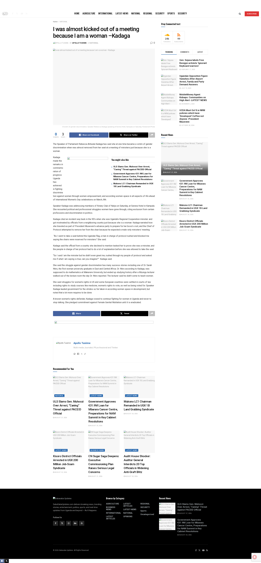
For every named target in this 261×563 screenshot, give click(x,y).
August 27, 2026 (60, 417)
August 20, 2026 (131, 476)
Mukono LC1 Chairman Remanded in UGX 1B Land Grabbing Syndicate (139, 405)
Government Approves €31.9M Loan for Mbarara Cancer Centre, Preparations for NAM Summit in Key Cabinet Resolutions (133, 176)
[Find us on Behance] (75, 523)
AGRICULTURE (89, 13)
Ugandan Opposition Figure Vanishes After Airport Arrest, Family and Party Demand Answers (193, 80)
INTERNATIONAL (105, 13)
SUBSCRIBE (252, 14)
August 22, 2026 (60, 472)
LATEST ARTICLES (110, 517)
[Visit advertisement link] (87, 174)
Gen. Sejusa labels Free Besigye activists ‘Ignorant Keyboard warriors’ (193, 63)
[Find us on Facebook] (12, 13)
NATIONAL (135, 13)
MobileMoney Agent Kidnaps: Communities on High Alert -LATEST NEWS (193, 97)
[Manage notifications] (254, 557)
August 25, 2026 (96, 425)
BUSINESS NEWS (97, 450)
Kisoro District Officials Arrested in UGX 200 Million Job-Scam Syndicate (193, 224)
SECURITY (159, 13)
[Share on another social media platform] (152, 135)
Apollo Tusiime (79, 43)
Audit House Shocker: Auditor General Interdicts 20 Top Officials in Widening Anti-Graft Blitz (137, 464)
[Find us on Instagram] (68, 523)
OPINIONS (127, 516)
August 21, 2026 (96, 476)
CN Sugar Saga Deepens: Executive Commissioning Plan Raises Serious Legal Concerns (103, 464)
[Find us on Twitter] (17, 13)
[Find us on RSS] (26, 13)
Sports (171, 13)
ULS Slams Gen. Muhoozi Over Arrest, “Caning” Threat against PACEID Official (192, 507)
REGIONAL (147, 13)
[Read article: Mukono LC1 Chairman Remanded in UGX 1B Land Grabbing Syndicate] (139, 387)
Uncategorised (147, 514)
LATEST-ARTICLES (127, 505)
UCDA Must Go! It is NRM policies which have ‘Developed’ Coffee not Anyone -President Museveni (192, 116)
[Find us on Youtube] (22, 13)
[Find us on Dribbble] (81, 523)
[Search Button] (240, 13)
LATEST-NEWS (122, 13)
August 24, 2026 (131, 414)
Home (77, 13)
